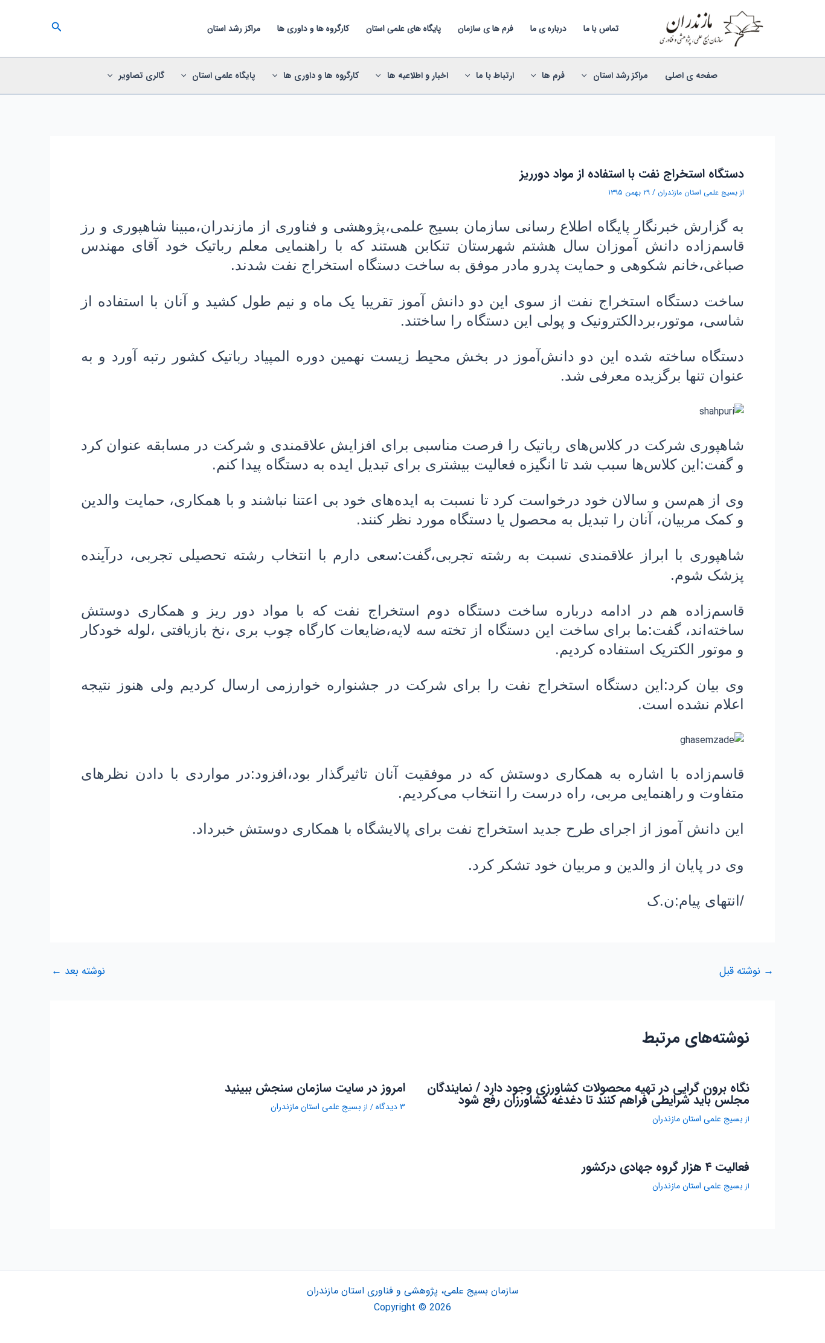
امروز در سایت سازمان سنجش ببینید (315, 1087)
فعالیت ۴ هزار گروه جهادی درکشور (666, 1167)
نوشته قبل (746, 971)
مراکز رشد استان (233, 28)
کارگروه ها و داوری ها (313, 28)
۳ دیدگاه (390, 1106)
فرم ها (553, 75)
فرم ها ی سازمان (485, 28)
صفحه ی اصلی (691, 75)
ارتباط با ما (495, 75)
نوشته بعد (78, 971)
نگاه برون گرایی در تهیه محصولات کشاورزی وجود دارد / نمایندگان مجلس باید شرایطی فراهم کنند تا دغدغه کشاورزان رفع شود (588, 1093)
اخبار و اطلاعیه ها (417, 75)
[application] (587, 75)
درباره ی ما (548, 28)
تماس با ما (600, 28)
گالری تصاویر (141, 75)
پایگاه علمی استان (223, 75)
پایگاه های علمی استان (403, 28)
